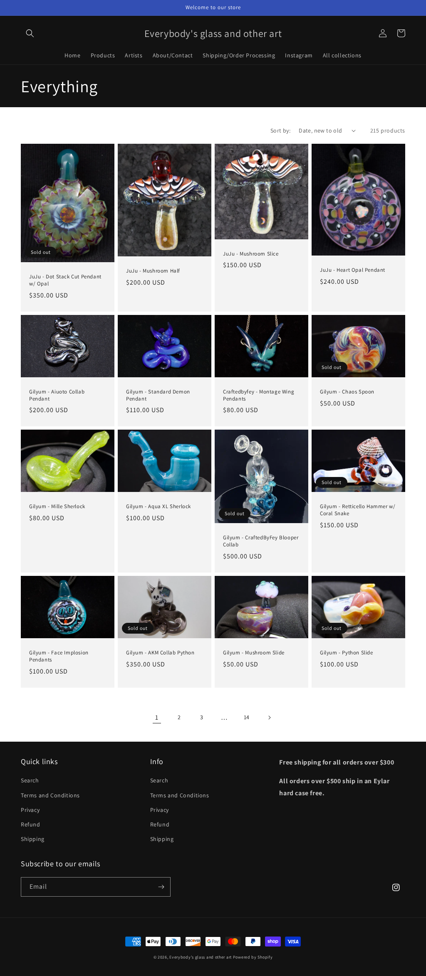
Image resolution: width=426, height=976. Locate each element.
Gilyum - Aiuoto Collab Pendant (56, 395)
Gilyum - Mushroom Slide (254, 652)
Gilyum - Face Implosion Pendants (59, 656)
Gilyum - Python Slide (346, 652)
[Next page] (269, 717)
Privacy (30, 810)
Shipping (33, 839)
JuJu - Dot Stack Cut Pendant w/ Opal (65, 280)
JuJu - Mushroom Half (153, 271)
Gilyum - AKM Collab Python (160, 652)
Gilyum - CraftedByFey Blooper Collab (260, 541)
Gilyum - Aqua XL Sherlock (158, 506)
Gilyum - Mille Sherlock (57, 506)
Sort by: (280, 130)
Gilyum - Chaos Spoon (347, 391)
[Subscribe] (161, 887)
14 (247, 717)
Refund (30, 824)
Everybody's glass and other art (200, 957)
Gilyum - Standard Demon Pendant (158, 395)
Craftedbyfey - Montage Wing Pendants (258, 395)
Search (30, 780)
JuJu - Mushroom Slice (251, 254)
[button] (30, 33)
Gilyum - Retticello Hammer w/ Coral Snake (357, 510)
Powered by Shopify (253, 957)
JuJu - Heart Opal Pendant (352, 270)
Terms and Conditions (50, 795)
